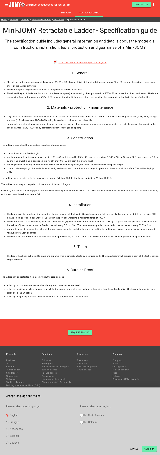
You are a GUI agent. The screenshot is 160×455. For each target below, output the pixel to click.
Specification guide (88, 13)
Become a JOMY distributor (126, 379)
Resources (82, 360)
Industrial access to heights (55, 366)
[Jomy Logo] (17, 4)
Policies (116, 376)
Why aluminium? (120, 369)
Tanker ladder (13, 369)
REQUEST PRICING (80, 332)
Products (14, 19)
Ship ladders (12, 373)
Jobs (114, 373)
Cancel (134, 448)
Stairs (9, 363)
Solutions (46, 360)
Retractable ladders (41, 19)
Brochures (82, 363)
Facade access (49, 373)
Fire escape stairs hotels (54, 379)
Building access (49, 369)
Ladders (25, 19)
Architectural (48, 376)
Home (4, 19)
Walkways (11, 379)
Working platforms (15, 382)
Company (117, 360)
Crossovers (12, 376)
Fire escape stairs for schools (56, 382)
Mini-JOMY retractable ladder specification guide (83, 62)
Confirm (149, 448)
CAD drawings (84, 369)
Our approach (119, 366)
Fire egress (47, 363)
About (115, 363)
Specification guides (87, 366)
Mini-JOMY (66, 13)
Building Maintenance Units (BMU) (23, 385)
